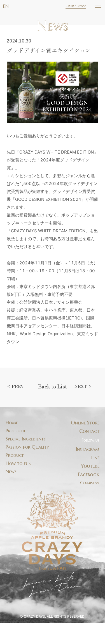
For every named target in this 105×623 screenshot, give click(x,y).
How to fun (18, 463)
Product (15, 455)
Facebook (88, 474)
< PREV (15, 386)
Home (12, 422)
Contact (89, 431)
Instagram (87, 449)
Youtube (90, 466)
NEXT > (83, 386)
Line (95, 457)
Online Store (76, 6)
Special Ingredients (26, 439)
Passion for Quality (27, 447)
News (11, 471)
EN (6, 6)
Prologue (16, 430)
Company (89, 482)
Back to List (52, 386)
